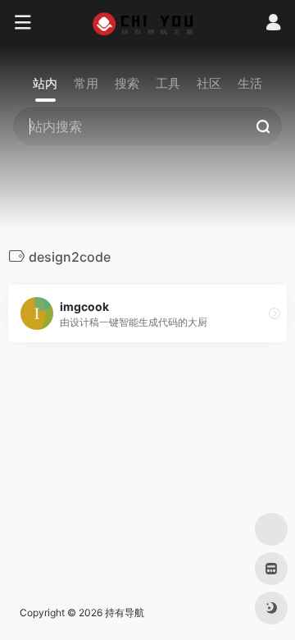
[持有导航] (148, 23)
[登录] (273, 24)
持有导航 (124, 612)
